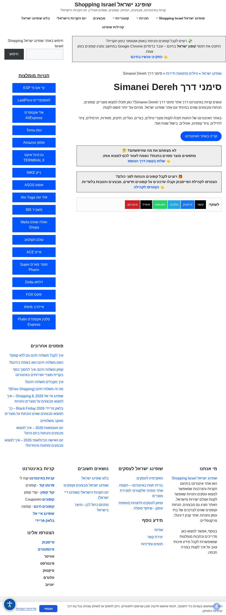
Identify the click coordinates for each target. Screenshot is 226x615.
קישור (200, 204)
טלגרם (174, 204)
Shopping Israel (184, 478)
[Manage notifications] (216, 606)
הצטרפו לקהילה (146, 187)
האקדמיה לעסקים (150, 478)
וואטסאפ (160, 204)
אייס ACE (33, 252)
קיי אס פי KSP (34, 88)
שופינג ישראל (212, 73)
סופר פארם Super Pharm (34, 267)
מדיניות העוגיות (26, 608)
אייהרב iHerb (34, 307)
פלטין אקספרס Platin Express (34, 321)
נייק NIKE (34, 172)
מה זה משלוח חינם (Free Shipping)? (35, 389)
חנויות (144, 18)
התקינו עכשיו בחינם (146, 57)
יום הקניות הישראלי (71, 18)
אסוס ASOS (33, 185)
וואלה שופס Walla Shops (34, 224)
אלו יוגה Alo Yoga (34, 197)
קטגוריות (122, 18)
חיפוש (14, 54)
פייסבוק (187, 204)
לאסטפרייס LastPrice (34, 100)
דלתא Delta (34, 282)
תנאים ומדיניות (152, 544)
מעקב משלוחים (51, 421)
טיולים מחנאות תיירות (182, 73)
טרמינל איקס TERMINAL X (34, 157)
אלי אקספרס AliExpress (33, 115)
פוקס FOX (34, 294)
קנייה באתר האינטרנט (201, 136)
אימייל (146, 204)
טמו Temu (33, 130)
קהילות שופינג (113, 27)
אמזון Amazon (34, 142)
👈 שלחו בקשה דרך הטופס (149, 161)
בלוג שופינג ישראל (35, 18)
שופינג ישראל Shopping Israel (113, 4)
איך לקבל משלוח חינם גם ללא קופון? (36, 355)
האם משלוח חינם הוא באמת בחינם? (36, 362)
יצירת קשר (155, 537)
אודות (158, 530)
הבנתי (48, 608)
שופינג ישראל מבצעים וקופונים (86, 485)
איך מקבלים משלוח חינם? (44, 382)
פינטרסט (132, 204)
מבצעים (99, 18)
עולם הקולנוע (33, 240)
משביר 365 (33, 210)
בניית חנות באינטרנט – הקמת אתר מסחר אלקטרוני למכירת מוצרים (141, 490)
